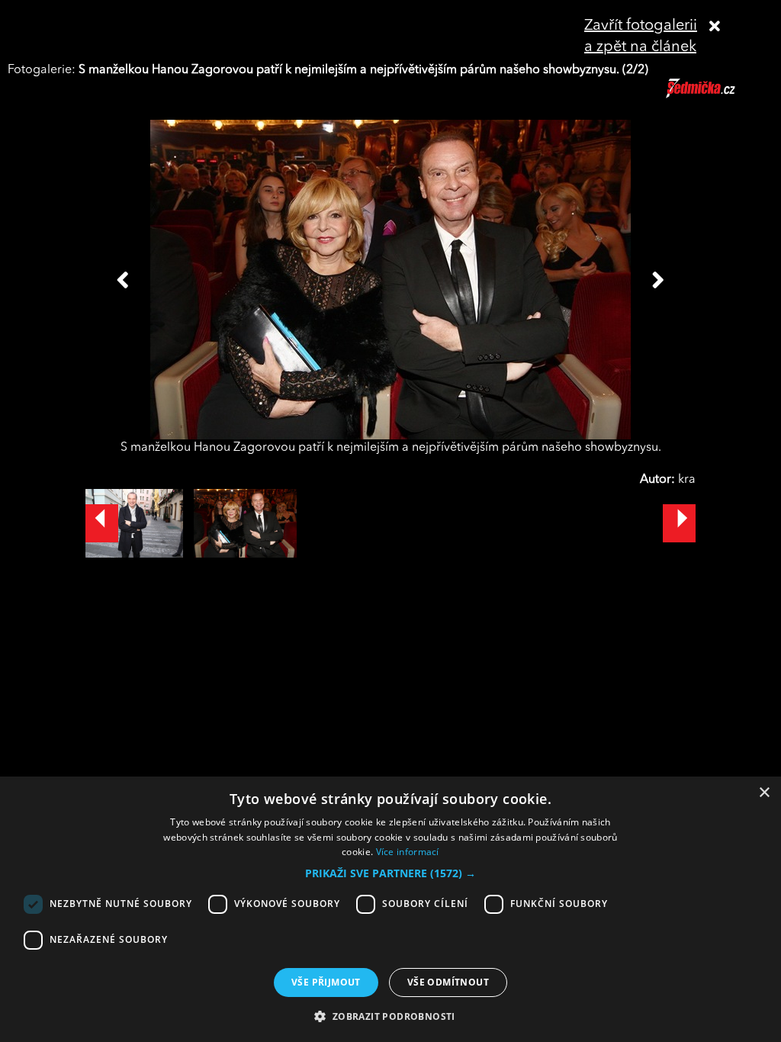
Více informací (407, 851)
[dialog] (390, 909)
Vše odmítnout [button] (448, 982)
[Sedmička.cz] (719, 95)
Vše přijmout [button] (326, 982)
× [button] (764, 793)
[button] (390, 873)
